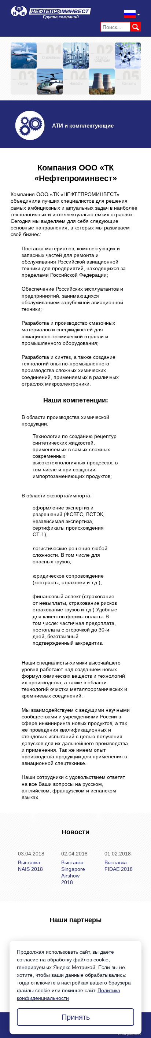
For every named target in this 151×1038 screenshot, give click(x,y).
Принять (76, 1017)
